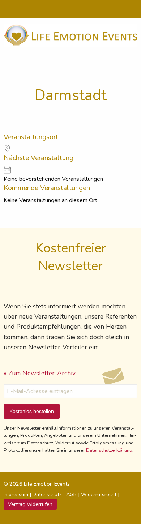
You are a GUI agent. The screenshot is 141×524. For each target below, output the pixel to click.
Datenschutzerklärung (109, 450)
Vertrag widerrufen (30, 504)
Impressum (16, 494)
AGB (71, 494)
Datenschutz (47, 494)
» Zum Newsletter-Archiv (40, 373)
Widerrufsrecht (98, 494)
